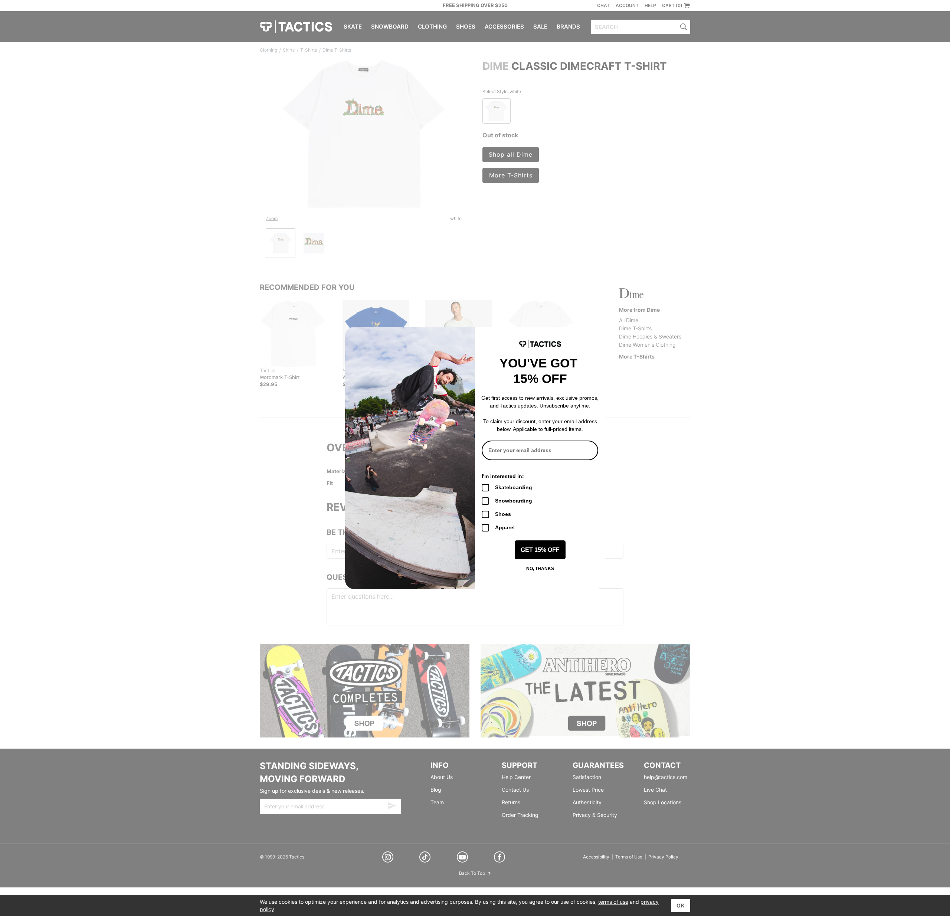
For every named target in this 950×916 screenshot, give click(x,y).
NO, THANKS (540, 568)
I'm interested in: (503, 476)
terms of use (613, 902)
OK (681, 905)
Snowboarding (513, 501)
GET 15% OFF (540, 550)
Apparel (505, 527)
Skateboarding (513, 487)
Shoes (503, 514)
